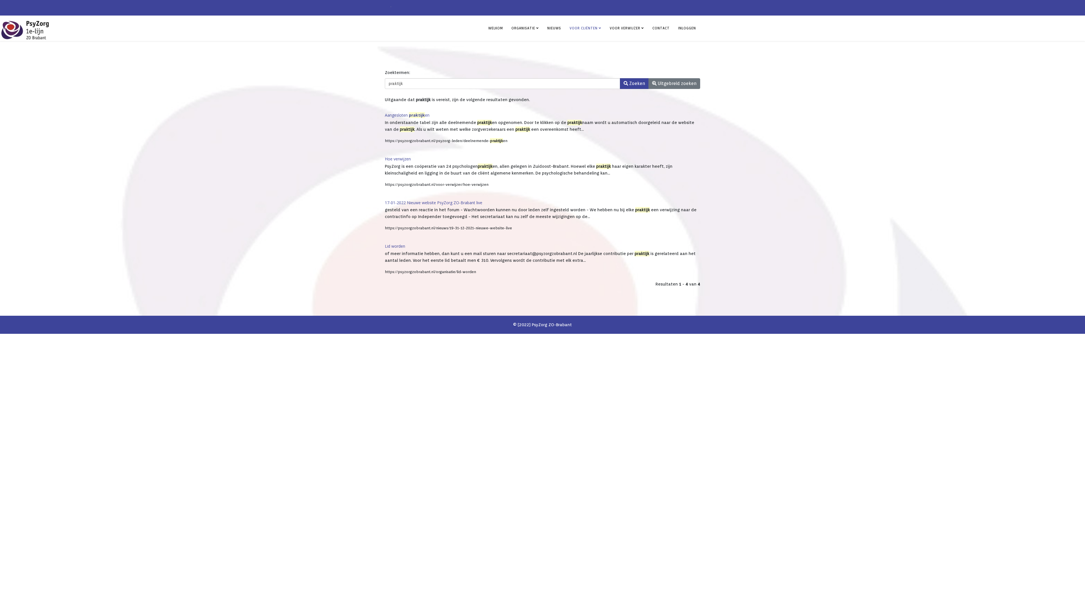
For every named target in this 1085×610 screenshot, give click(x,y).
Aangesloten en (407, 115)
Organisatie (523, 28)
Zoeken (636, 83)
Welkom (495, 28)
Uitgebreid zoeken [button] (676, 83)
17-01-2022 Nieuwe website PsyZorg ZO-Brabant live (433, 202)
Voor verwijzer (625, 28)
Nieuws (554, 28)
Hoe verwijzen (398, 159)
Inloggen (687, 28)
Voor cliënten (584, 28)
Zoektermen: (397, 72)
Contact (661, 28)
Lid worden (395, 246)
